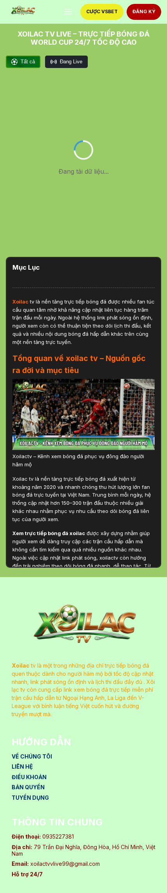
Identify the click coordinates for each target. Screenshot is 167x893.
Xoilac (20, 301)
